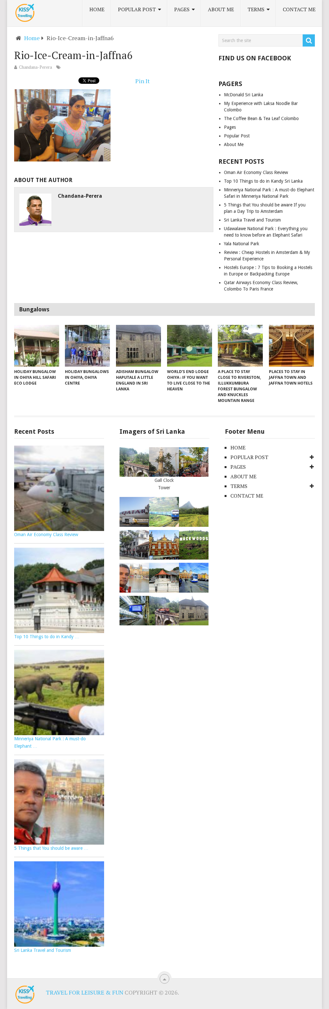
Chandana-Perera (35, 67)
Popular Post (137, 9)
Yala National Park (241, 243)
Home (96, 9)
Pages (182, 9)
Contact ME (299, 9)
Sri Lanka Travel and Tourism (252, 219)
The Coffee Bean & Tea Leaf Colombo (261, 118)
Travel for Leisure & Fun (84, 992)
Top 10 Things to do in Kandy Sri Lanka (263, 181)
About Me (221, 9)
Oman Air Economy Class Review (256, 172)
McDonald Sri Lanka (243, 94)
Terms (255, 9)
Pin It (142, 81)
